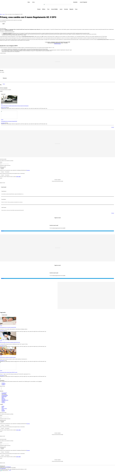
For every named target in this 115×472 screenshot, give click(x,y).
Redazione (4, 23)
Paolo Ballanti (2, 330)
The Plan (3, 401)
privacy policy (18, 176)
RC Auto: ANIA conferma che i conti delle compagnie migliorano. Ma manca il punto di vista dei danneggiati (14, 105)
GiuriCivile (3, 402)
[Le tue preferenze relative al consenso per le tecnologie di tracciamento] (5, 470)
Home (1, 14)
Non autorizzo (7, 425)
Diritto (3, 397)
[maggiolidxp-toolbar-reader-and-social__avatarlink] (1, 24)
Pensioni (38, 9)
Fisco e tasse (3, 399)
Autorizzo (2, 425)
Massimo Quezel (3, 107)
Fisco (48, 9)
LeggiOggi (2, 167)
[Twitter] (57, 220)
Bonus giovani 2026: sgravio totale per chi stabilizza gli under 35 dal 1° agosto (10, 342)
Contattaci (3, 384)
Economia (66, 9)
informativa (28, 170)
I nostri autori (4, 383)
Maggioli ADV (4, 396)
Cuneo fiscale (59, 11)
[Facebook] (55, 220)
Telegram (2, 278)
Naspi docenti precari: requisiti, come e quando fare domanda (8, 357)
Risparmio (71, 9)
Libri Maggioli (4, 393)
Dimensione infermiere (5, 400)
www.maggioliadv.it (3, 468)
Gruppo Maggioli (4, 392)
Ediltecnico (3, 398)
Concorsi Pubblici (54, 9)
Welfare (43, 9)
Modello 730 (48, 11)
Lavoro (61, 9)
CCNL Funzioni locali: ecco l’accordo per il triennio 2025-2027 (9, 121)
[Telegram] (60, 220)
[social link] (1, 78)
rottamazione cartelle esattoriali (69, 11)
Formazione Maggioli (5, 395)
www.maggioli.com (8, 466)
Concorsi (2, 168)
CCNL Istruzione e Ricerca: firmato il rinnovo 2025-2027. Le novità (8, 372)
